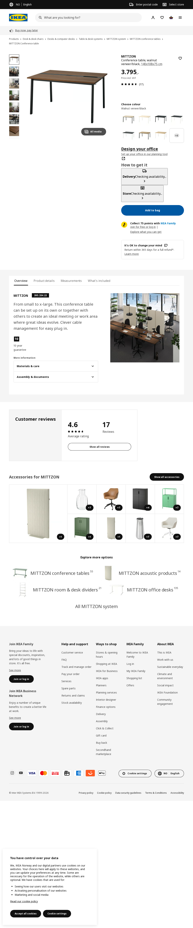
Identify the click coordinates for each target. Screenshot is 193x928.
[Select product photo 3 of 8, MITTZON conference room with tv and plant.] (14, 83)
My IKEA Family (135, 671)
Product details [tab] (44, 281)
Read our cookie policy (24, 901)
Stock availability (71, 702)
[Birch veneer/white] (144, 119)
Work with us (165, 659)
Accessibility (177, 792)
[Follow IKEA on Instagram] (12, 773)
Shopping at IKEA (106, 664)
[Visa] (32, 773)
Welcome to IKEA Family (137, 654)
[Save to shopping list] (180, 58)
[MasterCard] (43, 773)
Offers (130, 685)
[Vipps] (90, 773)
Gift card (101, 735)
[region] (67, 96)
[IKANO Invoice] (55, 773)
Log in (130, 664)
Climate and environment (165, 676)
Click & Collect (104, 728)
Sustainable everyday (170, 667)
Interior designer (106, 699)
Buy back (101, 742)
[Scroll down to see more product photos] (14, 138)
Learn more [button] (131, 254)
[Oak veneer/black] (144, 135)
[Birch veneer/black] (128, 119)
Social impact (165, 685)
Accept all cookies (26, 913)
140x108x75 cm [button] (151, 64)
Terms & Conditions (156, 792)
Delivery (101, 714)
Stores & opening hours (106, 654)
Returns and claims (73, 695)
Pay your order (70, 674)
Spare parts (68, 688)
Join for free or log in (143, 227)
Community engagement (165, 702)
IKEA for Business (107, 671)
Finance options (106, 707)
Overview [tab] (21, 281)
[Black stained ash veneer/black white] (176, 119)
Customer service (72, 652)
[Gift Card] (67, 773)
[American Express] (78, 773)
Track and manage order (76, 667)
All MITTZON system (96, 606)
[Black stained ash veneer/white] (128, 135)
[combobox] (87, 17)
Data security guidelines (128, 792)
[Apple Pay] (102, 773)
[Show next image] (101, 96)
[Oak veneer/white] (160, 135)
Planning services (106, 692)
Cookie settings (57, 913)
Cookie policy (104, 792)
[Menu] (180, 17)
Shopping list (134, 678)
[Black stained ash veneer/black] (160, 119)
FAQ (64, 659)
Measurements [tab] (71, 281)
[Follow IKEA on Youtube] (21, 773)
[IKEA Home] (18, 17)
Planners (101, 685)
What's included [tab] (99, 281)
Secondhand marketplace (103, 752)
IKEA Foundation (167, 692)
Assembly (102, 721)
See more (15, 670)
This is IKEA (164, 652)
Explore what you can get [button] (146, 232)
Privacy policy (86, 792)
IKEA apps (102, 678)
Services (66, 681)
